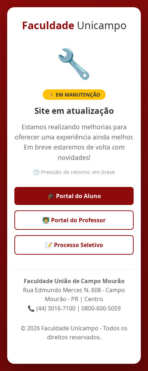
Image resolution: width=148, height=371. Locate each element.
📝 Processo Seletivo (74, 245)
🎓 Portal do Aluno (74, 196)
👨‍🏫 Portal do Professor (74, 220)
